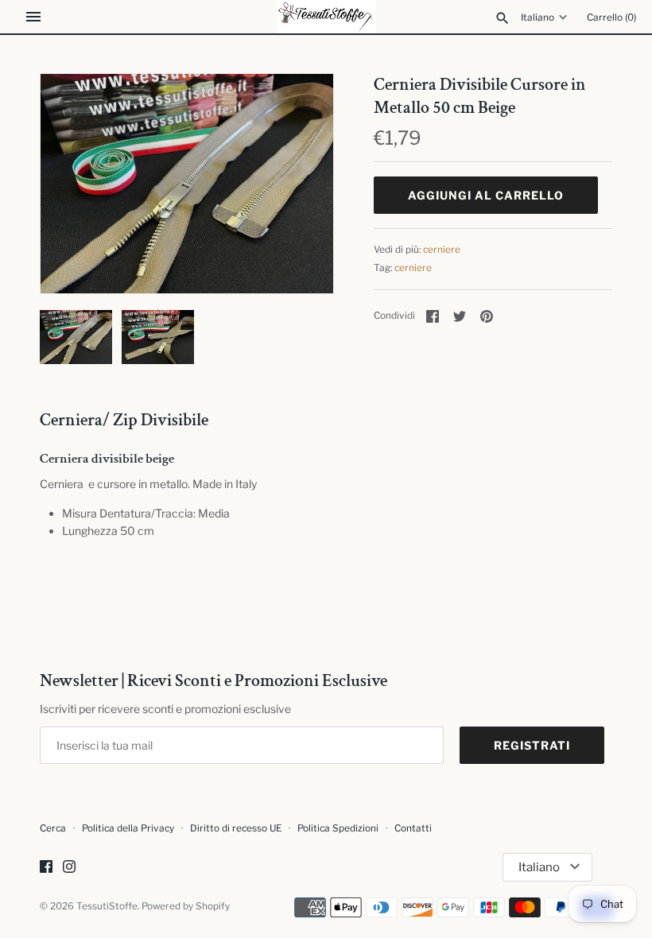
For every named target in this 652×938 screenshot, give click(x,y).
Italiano (537, 17)
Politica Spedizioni (337, 828)
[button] (299, 183)
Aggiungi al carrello (486, 195)
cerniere (441, 249)
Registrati (532, 745)
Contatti (413, 828)
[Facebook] (46, 867)
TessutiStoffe (107, 906)
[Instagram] (69, 867)
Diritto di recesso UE (235, 828)
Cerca (53, 828)
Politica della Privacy (128, 828)
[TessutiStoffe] (326, 16)
